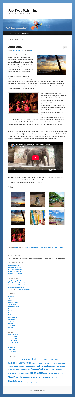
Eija (31, 50)
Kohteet (17, 33)
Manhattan (35, 369)
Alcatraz (10, 360)
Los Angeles (12, 304)
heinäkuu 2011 (12, 351)
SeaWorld (36, 377)
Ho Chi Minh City (32, 366)
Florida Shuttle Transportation (57, 363)
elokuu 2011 (11, 349)
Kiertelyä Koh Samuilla (15, 273)
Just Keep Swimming (23, 10)
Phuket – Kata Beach (14, 271)
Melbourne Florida (13, 307)
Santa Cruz (11, 319)
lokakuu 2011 (12, 345)
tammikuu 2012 (12, 339)
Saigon (60, 373)
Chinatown (33, 363)
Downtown (40, 363)
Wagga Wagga (29, 382)
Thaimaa (10, 323)
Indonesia (44, 366)
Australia (11, 296)
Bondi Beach (39, 360)
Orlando (10, 313)
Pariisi (10, 315)
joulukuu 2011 (12, 341)
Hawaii (16, 247)
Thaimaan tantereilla (14, 267)
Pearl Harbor (54, 247)
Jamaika (62, 366)
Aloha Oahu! (15, 47)
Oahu (48, 247)
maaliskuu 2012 (13, 335)
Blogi (10, 33)
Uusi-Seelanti (12, 325)
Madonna (19, 369)
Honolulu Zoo (39, 247)
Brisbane (46, 359)
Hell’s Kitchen (21, 366)
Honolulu (33, 247)
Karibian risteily (13, 302)
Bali (9, 298)
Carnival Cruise (13, 363)
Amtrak (14, 360)
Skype (40, 377)
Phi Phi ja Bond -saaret (15, 269)
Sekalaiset (11, 321)
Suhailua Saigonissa (17, 287)
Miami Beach (17, 373)
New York (11, 311)
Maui (41, 369)
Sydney (46, 377)
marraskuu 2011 (13, 343)
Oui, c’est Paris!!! (13, 265)
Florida (46, 363)
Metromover (59, 369)
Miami (10, 309)
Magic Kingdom (26, 369)
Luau (45, 247)
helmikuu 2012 (12, 337)
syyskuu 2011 (12, 347)
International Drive (54, 366)
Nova (9, 283)
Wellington (36, 382)
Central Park (24, 363)
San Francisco (12, 317)
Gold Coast (11, 366)
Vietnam (10, 327)
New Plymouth (25, 373)
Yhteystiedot (25, 33)
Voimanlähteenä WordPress (37, 390)
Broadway (54, 359)
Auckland (19, 360)
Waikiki (61, 247)
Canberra (61, 360)
